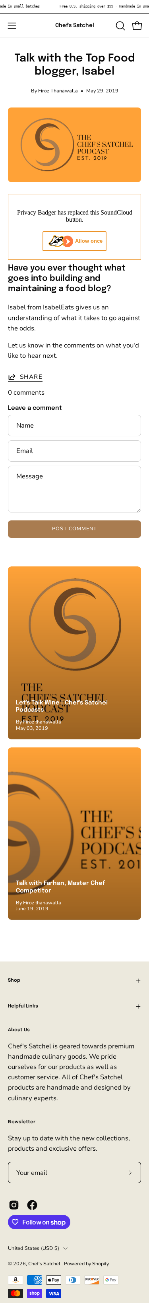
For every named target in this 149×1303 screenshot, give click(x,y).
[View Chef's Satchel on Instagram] (14, 1205)
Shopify (100, 1263)
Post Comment (74, 528)
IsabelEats (58, 307)
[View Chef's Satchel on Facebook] (32, 1205)
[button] (119, 25)
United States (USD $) (33, 1248)
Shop (14, 980)
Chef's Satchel (74, 25)
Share (31, 377)
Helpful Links (23, 1006)
